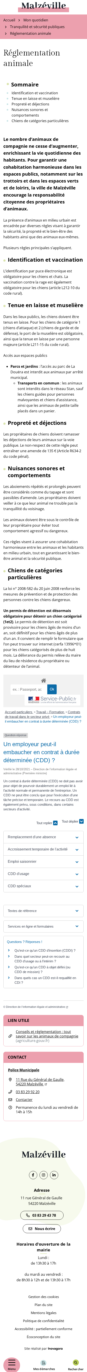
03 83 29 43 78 (45, 1215)
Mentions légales (43, 1312)
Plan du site (43, 1304)
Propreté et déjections (30, 104)
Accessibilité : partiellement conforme (43, 1329)
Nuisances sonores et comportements (30, 112)
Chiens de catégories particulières (40, 120)
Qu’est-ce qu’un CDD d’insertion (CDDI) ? (44, 950)
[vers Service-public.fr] (52, 700)
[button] (43, 837)
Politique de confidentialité (43, 1321)
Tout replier (44, 823)
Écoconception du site (43, 1337)
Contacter (24, 1099)
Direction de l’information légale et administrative (37, 1006)
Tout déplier (70, 821)
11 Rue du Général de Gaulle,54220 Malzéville (40, 1082)
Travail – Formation (50, 712)
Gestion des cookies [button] (43, 1296)
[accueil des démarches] (43, 679)
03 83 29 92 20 (27, 1091)
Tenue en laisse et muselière (35, 98)
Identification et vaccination (35, 92)
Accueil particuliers (19, 712)
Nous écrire (45, 1228)
